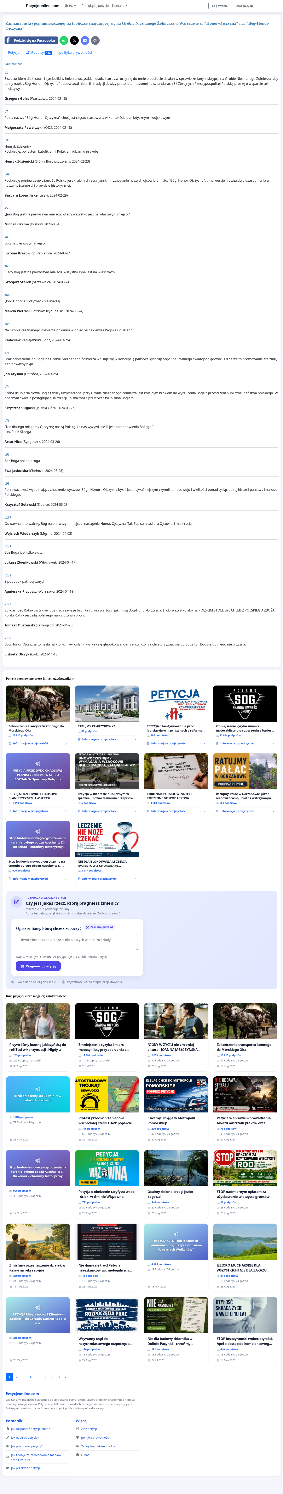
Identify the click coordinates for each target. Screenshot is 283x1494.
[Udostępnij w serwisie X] (74, 40)
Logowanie (220, 5)
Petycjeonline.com (42, 6)
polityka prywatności (75, 52)
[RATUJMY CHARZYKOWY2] (107, 715)
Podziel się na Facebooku (34, 40)
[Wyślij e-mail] (85, 40)
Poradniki (14, 1420)
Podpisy (40, 52)
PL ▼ (72, 5)
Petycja (13, 52)
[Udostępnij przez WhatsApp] (63, 40)
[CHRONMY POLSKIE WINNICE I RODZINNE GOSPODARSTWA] (176, 784)
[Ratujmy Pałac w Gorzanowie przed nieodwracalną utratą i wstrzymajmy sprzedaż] (245, 784)
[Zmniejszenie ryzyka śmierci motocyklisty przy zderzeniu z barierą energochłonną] (245, 717)
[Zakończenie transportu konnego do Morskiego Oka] (38, 717)
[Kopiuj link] (95, 40)
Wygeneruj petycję (41, 966)
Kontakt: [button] (118, 5)
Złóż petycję (245, 5)
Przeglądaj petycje (95, 5)
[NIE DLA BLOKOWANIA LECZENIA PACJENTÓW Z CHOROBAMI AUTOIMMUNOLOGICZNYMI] (107, 852)
